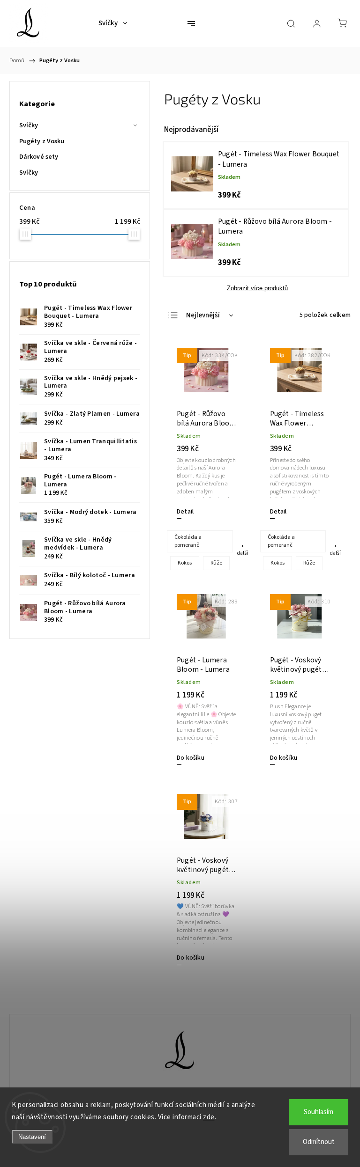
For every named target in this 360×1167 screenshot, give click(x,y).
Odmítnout (319, 1142)
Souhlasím (318, 1112)
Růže (216, 563)
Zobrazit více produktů (257, 288)
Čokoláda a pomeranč (188, 541)
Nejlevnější (203, 315)
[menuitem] (112, 23)
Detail (185, 511)
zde (209, 1117)
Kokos (185, 563)
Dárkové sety (38, 156)
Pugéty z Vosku (41, 141)
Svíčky (28, 125)
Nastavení (32, 1136)
